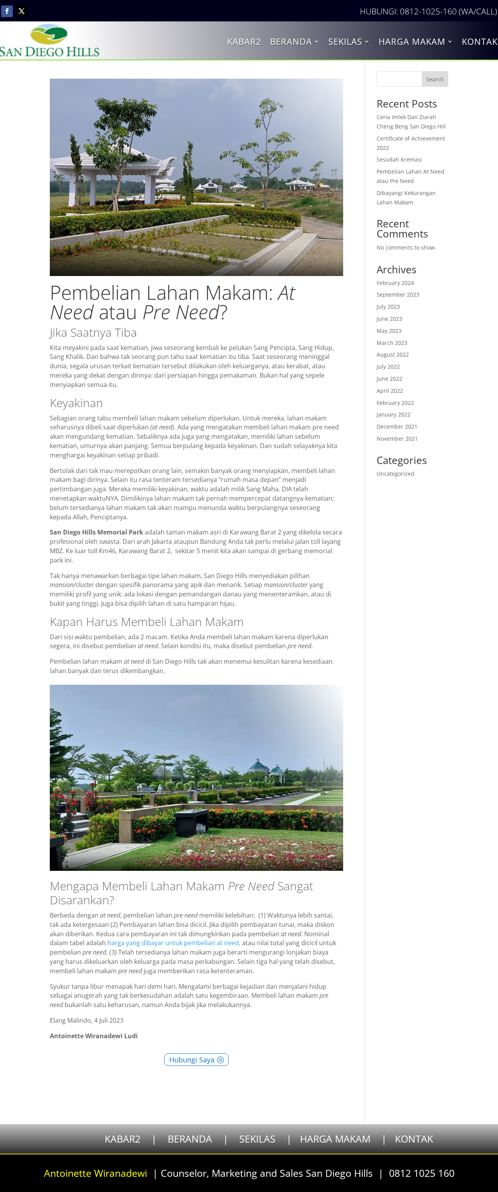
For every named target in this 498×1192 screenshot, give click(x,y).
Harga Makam (412, 43)
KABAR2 (122, 1138)
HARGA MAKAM (335, 1138)
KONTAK (414, 1138)
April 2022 (390, 390)
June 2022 (389, 378)
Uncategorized (395, 473)
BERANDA (190, 1138)
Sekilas (345, 43)
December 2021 (397, 426)
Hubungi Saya (191, 1059)
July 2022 (388, 366)
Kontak (480, 43)
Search (435, 79)
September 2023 (398, 294)
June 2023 (389, 318)
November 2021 (397, 438)
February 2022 (395, 402)
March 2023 (392, 342)
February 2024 (395, 283)
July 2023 (388, 306)
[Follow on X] (22, 11)
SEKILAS (257, 1138)
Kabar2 (244, 43)
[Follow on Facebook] (7, 11)
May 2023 (389, 330)
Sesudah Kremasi (399, 159)
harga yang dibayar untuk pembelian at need (173, 943)
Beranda (291, 43)
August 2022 (393, 354)
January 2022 (393, 414)
